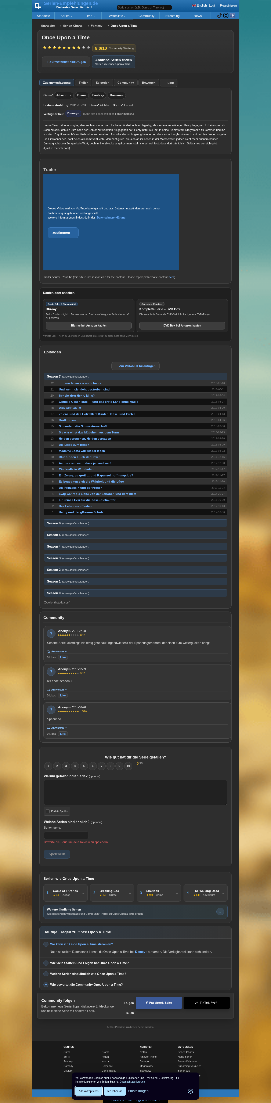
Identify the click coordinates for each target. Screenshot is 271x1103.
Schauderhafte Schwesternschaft (83, 426)
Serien (65, 16)
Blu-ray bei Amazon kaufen (88, 325)
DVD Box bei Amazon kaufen (182, 325)
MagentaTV (146, 1066)
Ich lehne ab (114, 1091)
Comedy (68, 1066)
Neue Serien (185, 1056)
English (201, 5)
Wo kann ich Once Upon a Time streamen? (81, 944)
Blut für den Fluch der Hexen (80, 457)
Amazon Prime (148, 1056)
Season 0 (68, 593)
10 (128, 766)
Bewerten (149, 82)
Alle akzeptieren (88, 1091)
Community (146, 16)
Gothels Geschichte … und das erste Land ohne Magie (98, 401)
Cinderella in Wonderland (77, 469)
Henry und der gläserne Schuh (81, 512)
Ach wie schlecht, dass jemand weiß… (86, 463)
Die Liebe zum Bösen (74, 444)
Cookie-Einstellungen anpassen (135, 1100)
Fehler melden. (124, 113)
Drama (81, 95)
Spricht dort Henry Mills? (77, 395)
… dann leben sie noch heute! (80, 383)
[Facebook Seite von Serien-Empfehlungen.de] (232, 16)
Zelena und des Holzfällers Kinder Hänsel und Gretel (97, 414)
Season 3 (68, 558)
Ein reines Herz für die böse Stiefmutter (87, 500)
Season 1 (68, 581)
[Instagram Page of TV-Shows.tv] (225, 16)
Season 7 (68, 376)
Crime (67, 1052)
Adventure (63, 95)
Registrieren (228, 5)
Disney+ (73, 113)
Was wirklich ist (70, 408)
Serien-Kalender (187, 1061)
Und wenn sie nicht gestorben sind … (86, 389)
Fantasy (96, 25)
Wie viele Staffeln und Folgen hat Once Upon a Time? (89, 963)
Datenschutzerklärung (132, 1082)
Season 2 (68, 570)
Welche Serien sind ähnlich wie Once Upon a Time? (88, 974)
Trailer (83, 82)
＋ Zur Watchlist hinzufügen (66, 62)
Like (63, 657)
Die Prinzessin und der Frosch (80, 487)
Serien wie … (185, 1070)
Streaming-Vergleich (189, 1066)
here (171, 277)
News (198, 16)
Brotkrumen (67, 420)
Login (212, 5)
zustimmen (61, 232)
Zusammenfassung (57, 82)
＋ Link (169, 82)
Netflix (143, 1052)
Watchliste (116, 16)
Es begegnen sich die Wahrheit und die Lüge (91, 481)
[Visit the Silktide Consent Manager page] (190, 1091)
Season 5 (68, 535)
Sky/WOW (145, 1070)
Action (105, 1056)
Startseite (43, 16)
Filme (89, 16)
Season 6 (68, 523)
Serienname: (52, 827)
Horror (105, 1061)
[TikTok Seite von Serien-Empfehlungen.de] (219, 16)
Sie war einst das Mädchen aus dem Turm (89, 432)
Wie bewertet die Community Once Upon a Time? (86, 984)
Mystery (68, 1070)
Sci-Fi (67, 1056)
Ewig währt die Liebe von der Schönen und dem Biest (97, 493)
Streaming (172, 16)
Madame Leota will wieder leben (82, 451)
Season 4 (68, 546)
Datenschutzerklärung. (111, 217)
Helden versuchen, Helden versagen (85, 438)
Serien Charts (73, 25)
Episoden (102, 82)
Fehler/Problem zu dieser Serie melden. (130, 1027)
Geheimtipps (109, 1070)
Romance (116, 95)
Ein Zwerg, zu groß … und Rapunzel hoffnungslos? (96, 475)
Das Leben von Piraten (75, 506)
